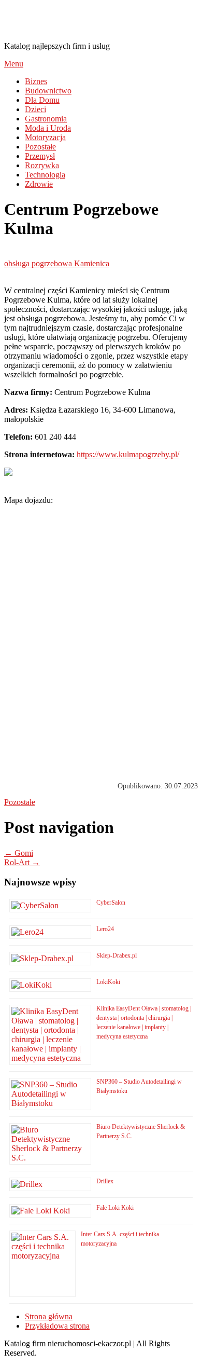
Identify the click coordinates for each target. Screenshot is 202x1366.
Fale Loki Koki (115, 1207)
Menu (13, 63)
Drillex (104, 1181)
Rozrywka (42, 165)
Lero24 (105, 929)
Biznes (36, 81)
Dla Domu (42, 99)
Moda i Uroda (48, 128)
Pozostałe (40, 146)
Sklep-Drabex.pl (116, 955)
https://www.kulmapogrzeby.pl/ (128, 454)
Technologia (45, 174)
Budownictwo (48, 90)
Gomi (18, 853)
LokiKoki (108, 982)
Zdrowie (39, 184)
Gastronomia (46, 118)
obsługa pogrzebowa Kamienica (56, 263)
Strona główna (49, 1316)
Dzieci (35, 109)
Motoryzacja (45, 137)
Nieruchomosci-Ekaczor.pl (97, 20)
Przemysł (40, 156)
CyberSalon (110, 902)
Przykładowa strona (57, 1325)
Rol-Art (22, 862)
